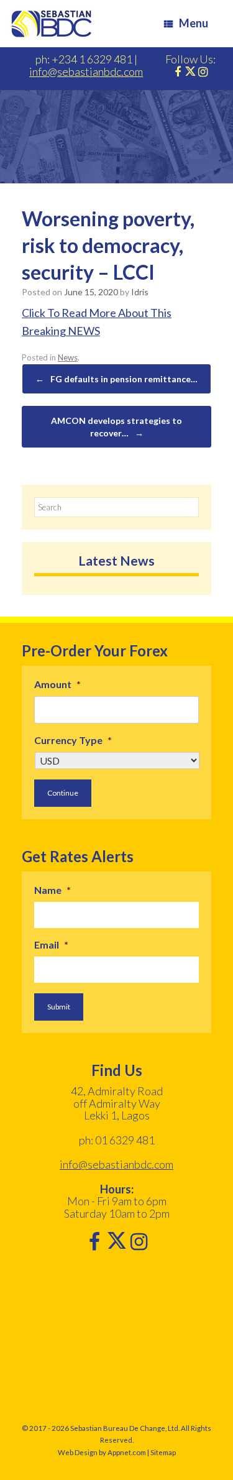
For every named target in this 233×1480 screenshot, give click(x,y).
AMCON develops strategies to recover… (116, 426)
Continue (62, 792)
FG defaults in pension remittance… (116, 379)
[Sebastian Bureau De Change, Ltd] (51, 23)
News (68, 357)
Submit (58, 1006)
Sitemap (163, 1452)
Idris (139, 292)
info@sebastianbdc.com (86, 71)
